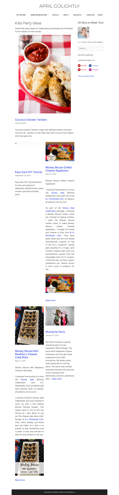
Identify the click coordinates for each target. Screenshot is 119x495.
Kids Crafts (77, 15)
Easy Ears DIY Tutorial (28, 172)
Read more (50, 300)
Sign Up (100, 15)
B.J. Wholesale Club (55, 199)
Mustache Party (55, 331)
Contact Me (90, 15)
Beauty (66, 15)
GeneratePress (70, 492)
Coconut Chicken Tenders (31, 119)
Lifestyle (55, 15)
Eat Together (21, 15)
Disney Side (57, 193)
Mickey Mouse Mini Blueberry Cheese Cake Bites (27, 354)
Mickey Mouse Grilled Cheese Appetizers (59, 169)
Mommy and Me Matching (39, 15)
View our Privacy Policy (86, 76)
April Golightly (59, 6)
